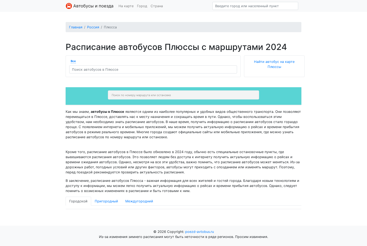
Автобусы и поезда (92, 5)
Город (142, 6)
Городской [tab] (78, 201)
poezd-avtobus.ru (199, 231)
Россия (93, 27)
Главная (75, 27)
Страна (157, 6)
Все (73, 61)
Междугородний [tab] (139, 201)
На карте (126, 6)
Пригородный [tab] (106, 201)
